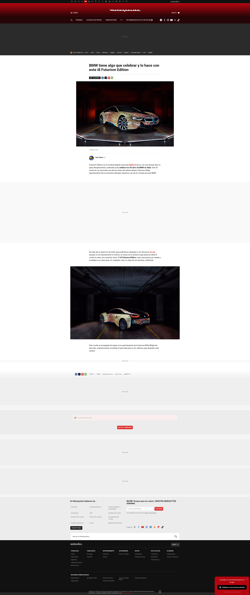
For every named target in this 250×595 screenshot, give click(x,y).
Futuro (92, 523)
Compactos (75, 513)
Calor (92, 52)
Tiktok (178, 20)
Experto (126, 52)
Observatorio (111, 20)
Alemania (105, 52)
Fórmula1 (74, 507)
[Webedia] (76, 544)
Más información (127, 593)
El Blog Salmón (171, 554)
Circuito (119, 52)
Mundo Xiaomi (75, 565)
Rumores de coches (77, 517)
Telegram (161, 20)
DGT (86, 52)
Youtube (171, 20)
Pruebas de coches (114, 513)
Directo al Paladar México (124, 578)
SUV (91, 513)
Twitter (175, 20)
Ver (126, 427)
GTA (144, 52)
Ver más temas (76, 528)
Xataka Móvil (74, 557)
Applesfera (74, 559)
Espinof (105, 557)
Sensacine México (108, 578)
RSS (154, 526)
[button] (100, 157)
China (98, 52)
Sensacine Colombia (108, 581)
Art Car (152, 252)
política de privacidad (150, 513)
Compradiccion (155, 559)
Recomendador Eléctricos (137, 20)
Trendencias (154, 554)
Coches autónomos (77, 523)
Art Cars (119, 374)
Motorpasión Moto (140, 557)
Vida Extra (89, 557)
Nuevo (174, 13)
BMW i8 (132, 165)
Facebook (164, 20)
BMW (98, 374)
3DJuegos (90, 554)
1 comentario (95, 77)
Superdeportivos (107, 374)
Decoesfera (154, 557)
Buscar (175, 536)
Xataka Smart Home (76, 562)
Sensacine (106, 554)
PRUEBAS (79, 20)
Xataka (73, 554)
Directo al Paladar (124, 554)
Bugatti (112, 52)
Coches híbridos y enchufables (114, 508)
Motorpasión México (140, 578)
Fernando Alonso (135, 52)
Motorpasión (125, 10)
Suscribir (159, 508)
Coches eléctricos (96, 507)
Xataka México (75, 578)
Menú (75, 13)
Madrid (150, 52)
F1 (121, 20)
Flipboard (109, 78)
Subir (174, 544)
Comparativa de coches (113, 518)
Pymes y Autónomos (172, 557)
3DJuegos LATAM (92, 578)
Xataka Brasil (74, 581)
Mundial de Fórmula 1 (115, 523)
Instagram (168, 20)
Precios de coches (96, 517)
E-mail (112, 78)
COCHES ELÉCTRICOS (94, 20)
